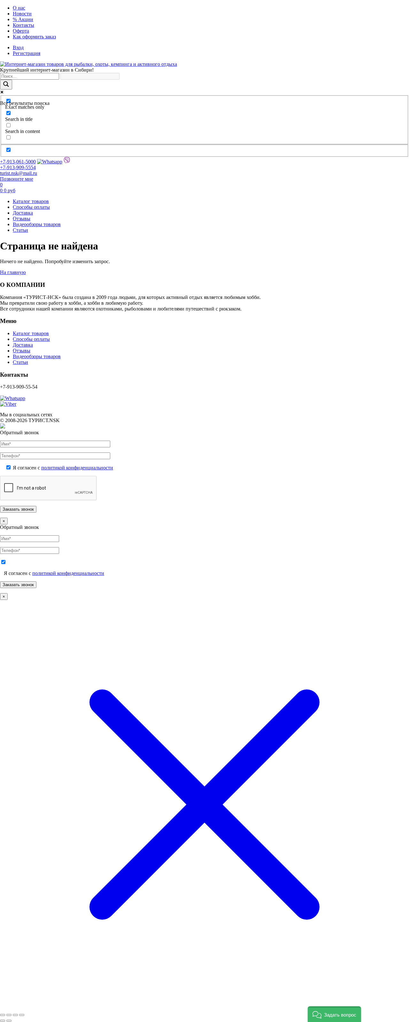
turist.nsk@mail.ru (18, 173)
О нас (19, 8)
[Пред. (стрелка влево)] (2, 1021)
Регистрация (26, 53)
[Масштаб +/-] (2, 1015)
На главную (13, 272)
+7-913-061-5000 (18, 161)
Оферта (21, 31)
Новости (22, 13)
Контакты (23, 25)
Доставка (23, 213)
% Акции (23, 19)
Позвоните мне (16, 179)
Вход (18, 47)
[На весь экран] (9, 1015)
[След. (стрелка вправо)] (9, 1021)
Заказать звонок (18, 584)
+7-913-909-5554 (18, 167)
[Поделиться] (15, 1015)
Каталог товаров (31, 201)
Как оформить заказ (34, 36)
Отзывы (21, 218)
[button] (334, 1014)
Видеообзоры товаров (37, 224)
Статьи (20, 230)
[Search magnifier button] (6, 85)
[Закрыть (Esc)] (21, 1015)
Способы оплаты (31, 207)
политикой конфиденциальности (77, 467)
